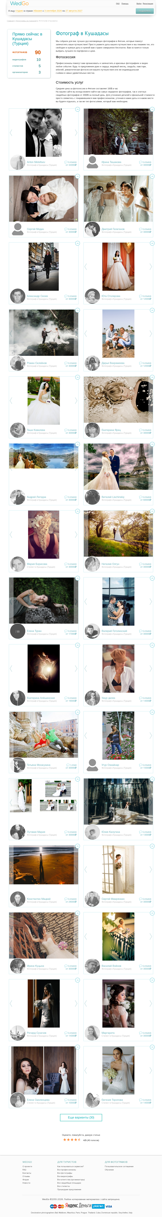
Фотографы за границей (26, 21)
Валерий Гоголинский (114, 631)
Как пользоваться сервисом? (70, 1166)
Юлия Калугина (111, 832)
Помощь (125, 4)
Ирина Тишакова (111, 162)
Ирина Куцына (35, 966)
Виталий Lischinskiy (113, 497)
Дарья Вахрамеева (113, 363)
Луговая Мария (36, 832)
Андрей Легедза (36, 497)
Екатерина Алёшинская (41, 698)
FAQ (118, 4)
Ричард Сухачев (36, 1033)
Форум (26, 1179)
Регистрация (148, 4)
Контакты (27, 1173)
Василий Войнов (111, 966)
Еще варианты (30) (81, 1117)
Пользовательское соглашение (119, 1166)
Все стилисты (63, 1186)
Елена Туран (34, 631)
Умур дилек (108, 698)
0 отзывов (72, 162)
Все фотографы (64, 1173)
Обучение (109, 1170)
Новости (26, 1183)
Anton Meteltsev (36, 162)
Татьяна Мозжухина (38, 765)
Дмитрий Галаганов (113, 229)
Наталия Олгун (110, 564)
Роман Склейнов (37, 363)
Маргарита (108, 1033)
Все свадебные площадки (69, 1183)
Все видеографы (65, 1176)
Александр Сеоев (37, 296)
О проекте (27, 1166)
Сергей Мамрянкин (113, 899)
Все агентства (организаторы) (71, 1179)
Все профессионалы (66, 1170)
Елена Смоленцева (38, 1100)
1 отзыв (73, 765)
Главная (10, 21)
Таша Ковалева (36, 430)
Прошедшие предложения (69, 1189)
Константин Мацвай (38, 899)
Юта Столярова (111, 296)
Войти (139, 4)
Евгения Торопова (112, 1100)
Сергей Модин (35, 229)
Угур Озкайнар (110, 765)
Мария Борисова (37, 564)
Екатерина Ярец (111, 430)
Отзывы (26, 1176)
